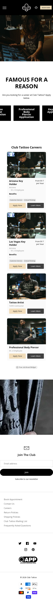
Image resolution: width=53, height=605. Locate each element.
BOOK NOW (46, 7)
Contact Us (9, 503)
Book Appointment (13, 499)
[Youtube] (34, 544)
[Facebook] (27, 544)
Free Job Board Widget (27, 367)
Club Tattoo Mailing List (15, 521)
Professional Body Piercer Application (26, 113)
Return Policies (11, 512)
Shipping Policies (12, 516)
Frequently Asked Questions (17, 525)
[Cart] (36, 7)
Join (26, 472)
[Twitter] (20, 544)
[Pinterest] (33, 550)
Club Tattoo (32, 577)
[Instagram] (25, 550)
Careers (7, 508)
